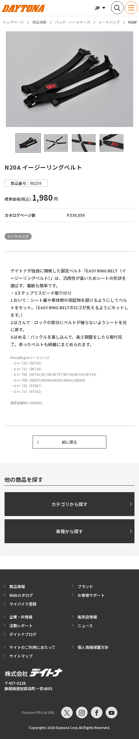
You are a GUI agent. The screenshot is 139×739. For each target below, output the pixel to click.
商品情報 (39, 22)
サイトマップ (21, 656)
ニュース (85, 625)
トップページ (13, 22)
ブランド (85, 586)
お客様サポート (91, 595)
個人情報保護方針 (93, 647)
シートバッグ (109, 22)
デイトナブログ (23, 634)
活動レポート (21, 625)
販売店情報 (87, 616)
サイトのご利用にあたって (32, 647)
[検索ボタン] (117, 7)
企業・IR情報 (20, 616)
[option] (69, 79)
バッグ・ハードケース (72, 22)
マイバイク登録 (23, 604)
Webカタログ (21, 595)
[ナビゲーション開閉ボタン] (131, 7)
